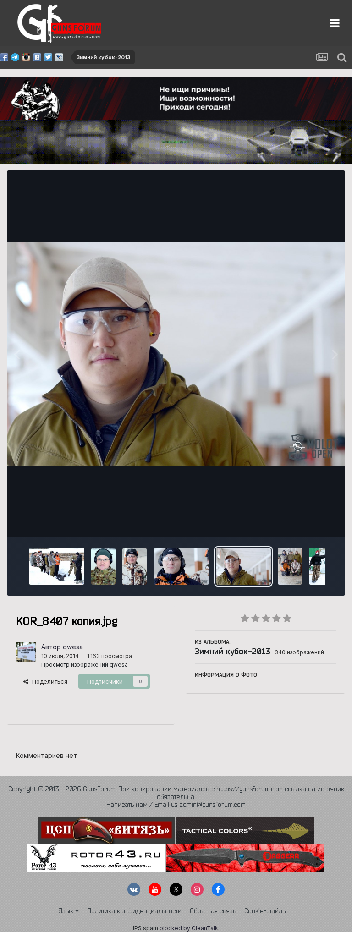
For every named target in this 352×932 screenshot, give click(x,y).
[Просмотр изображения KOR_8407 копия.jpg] (243, 566)
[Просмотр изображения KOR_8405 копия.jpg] (290, 566)
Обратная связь (213, 911)
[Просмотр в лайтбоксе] (176, 354)
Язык (66, 911)
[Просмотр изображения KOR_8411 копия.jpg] (103, 566)
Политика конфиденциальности (134, 911)
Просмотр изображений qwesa (84, 664)
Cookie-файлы (265, 911)
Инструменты (305, 520)
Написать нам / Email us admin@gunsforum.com (176, 804)
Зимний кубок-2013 (232, 651)
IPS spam (145, 928)
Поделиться (47, 681)
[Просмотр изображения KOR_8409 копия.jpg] (181, 566)
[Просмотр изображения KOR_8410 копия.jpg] (134, 566)
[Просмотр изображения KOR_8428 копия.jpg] (56, 566)
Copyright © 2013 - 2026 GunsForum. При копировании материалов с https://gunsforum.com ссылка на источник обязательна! (176, 792)
